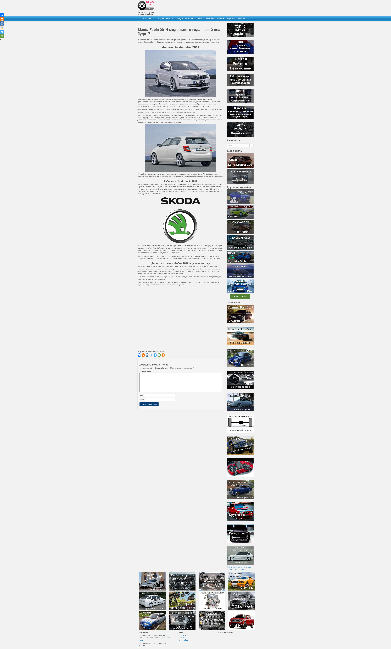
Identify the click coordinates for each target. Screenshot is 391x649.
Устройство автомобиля (236, 18)
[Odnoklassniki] (143, 355)
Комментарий (145, 371)
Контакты (182, 635)
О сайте (182, 638)
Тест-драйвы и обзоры (164, 18)
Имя (141, 395)
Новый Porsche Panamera (236, 569)
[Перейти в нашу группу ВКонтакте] (240, 296)
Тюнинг (199, 18)
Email (142, 399)
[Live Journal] (151, 355)
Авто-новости (146, 18)
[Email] (159, 355)
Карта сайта (183, 640)
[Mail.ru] (147, 355)
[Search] (251, 145)
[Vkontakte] (139, 355)
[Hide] (1, 39)
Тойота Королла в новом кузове (239, 567)
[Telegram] (155, 355)
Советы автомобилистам (214, 18)
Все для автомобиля (185, 18)
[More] (163, 355)
